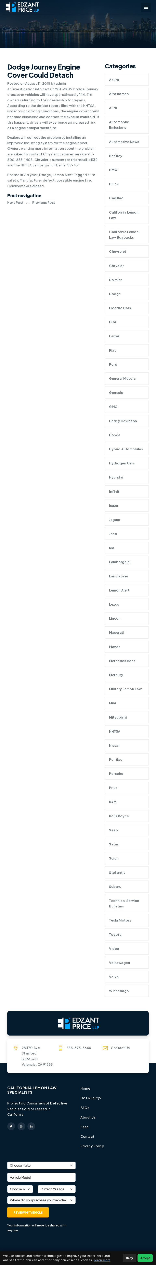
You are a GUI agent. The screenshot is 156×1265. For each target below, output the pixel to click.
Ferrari (114, 336)
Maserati (116, 632)
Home (85, 1088)
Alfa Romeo (119, 94)
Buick (114, 184)
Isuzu (113, 505)
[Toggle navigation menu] (146, 7)
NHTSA (114, 731)
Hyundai (116, 477)
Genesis (116, 392)
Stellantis (117, 872)
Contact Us (120, 1048)
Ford (113, 364)
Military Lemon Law (125, 689)
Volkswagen (119, 962)
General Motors (122, 378)
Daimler (115, 280)
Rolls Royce (119, 816)
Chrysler (30, 175)
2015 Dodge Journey (81, 89)
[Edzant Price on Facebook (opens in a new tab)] (11, 1126)
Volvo (114, 977)
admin (61, 83)
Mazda (115, 647)
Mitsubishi (118, 717)
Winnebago (119, 991)
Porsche (116, 773)
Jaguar (114, 519)
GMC (113, 406)
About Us (87, 1117)
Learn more (102, 1260)
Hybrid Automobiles (126, 449)
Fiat (112, 350)
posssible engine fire (73, 180)
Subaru (115, 886)
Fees (84, 1127)
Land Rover (118, 576)
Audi (113, 108)
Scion (114, 858)
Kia (111, 548)
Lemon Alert (63, 175)
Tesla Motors (120, 920)
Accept (145, 1258)
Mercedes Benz (122, 661)
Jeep (113, 534)
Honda (114, 435)
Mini (112, 703)
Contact (87, 1136)
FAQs (84, 1107)
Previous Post (41, 202)
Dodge (45, 175)
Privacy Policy (92, 1146)
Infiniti (114, 491)
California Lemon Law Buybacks (124, 234)
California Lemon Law (124, 215)
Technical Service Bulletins (124, 903)
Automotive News (124, 142)
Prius (113, 787)
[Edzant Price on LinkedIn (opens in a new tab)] (31, 1126)
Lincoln (115, 618)
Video (114, 948)
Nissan (114, 745)
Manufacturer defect (37, 180)
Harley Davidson (123, 421)
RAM (113, 802)
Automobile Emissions (119, 125)
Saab (113, 830)
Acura (114, 80)
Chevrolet (117, 251)
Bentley (115, 156)
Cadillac (116, 198)
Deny (129, 1258)
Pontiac (115, 759)
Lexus (114, 604)
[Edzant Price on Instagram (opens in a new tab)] (21, 1126)
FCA (112, 322)
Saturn (114, 844)
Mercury (116, 675)
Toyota (115, 934)
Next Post (17, 202)
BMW (113, 170)
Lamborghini (120, 562)
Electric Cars (120, 308)
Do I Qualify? (91, 1098)
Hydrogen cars (122, 463)
